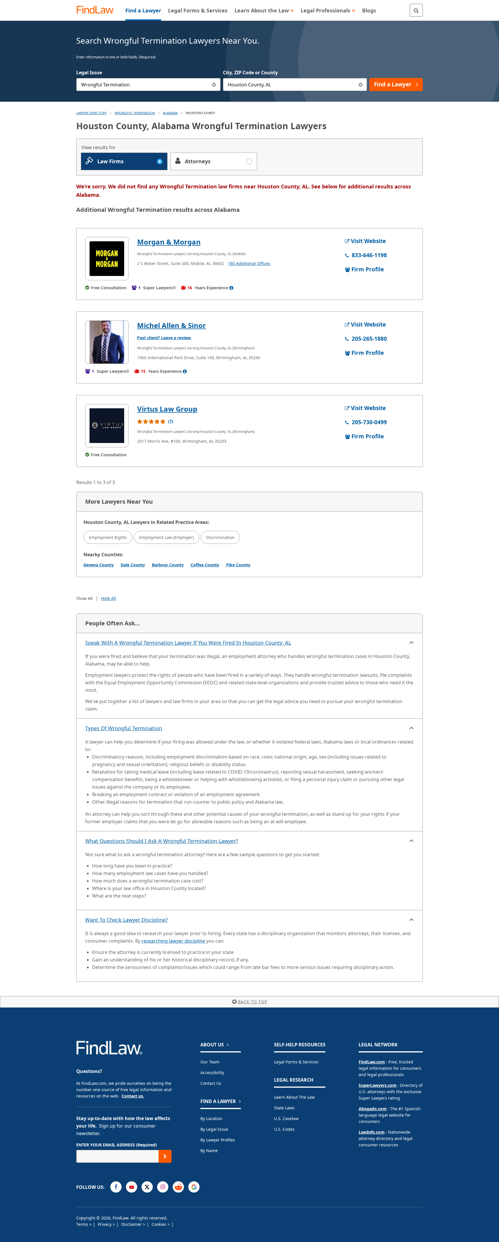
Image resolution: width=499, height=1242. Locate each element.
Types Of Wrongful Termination (123, 728)
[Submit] (165, 1156)
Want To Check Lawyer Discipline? (126, 919)
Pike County (238, 565)
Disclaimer (132, 1224)
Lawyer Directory (91, 113)
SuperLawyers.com (377, 1085)
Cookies (159, 1224)
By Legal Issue (214, 1129)
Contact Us (210, 1083)
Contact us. (133, 1096)
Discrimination (220, 537)
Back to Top (252, 1001)
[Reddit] (178, 1187)
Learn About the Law (294, 1097)
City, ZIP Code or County (250, 72)
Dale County (133, 565)
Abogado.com (373, 1108)
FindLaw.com (372, 1062)
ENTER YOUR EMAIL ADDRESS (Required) (116, 1145)
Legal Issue (89, 72)
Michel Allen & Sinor (171, 325)
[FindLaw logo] (98, 10)
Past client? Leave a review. (164, 337)
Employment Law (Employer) (166, 537)
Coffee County (205, 565)
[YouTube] (131, 1187)
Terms (82, 1224)
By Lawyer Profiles (217, 1140)
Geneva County (98, 565)
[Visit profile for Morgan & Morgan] (106, 258)
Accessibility (212, 1072)
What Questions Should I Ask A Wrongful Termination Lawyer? (161, 840)
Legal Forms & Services (296, 1062)
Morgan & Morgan (169, 241)
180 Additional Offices (249, 263)
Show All (84, 598)
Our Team (209, 1062)
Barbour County (168, 565)
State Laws (284, 1108)
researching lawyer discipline (173, 941)
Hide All (108, 598)
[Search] (416, 10)
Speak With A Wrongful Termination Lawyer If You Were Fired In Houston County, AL (188, 642)
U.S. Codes (284, 1129)
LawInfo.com (372, 1132)
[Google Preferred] (194, 1187)
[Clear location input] (360, 84)
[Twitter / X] (147, 1187)
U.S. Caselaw (286, 1118)
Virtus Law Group (167, 409)
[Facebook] (116, 1187)
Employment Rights (108, 537)
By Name (209, 1150)
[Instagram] (162, 1187)
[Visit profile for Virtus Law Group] (106, 425)
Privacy (105, 1224)
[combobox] (148, 84)
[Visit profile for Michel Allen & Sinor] (106, 342)
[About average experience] (231, 288)
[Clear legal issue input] (214, 84)
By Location (211, 1118)
